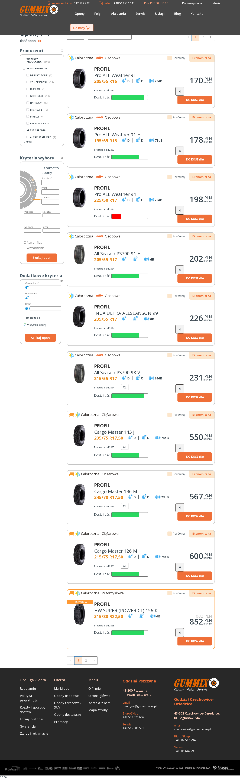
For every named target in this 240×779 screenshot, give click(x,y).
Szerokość (46, 178)
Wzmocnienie (35, 248)
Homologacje (32, 317)
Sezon (45, 226)
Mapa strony (98, 710)
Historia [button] (215, 3)
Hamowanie (31, 293)
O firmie (94, 688)
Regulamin (28, 688)
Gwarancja (28, 726)
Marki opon (63, 688)
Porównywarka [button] (192, 3)
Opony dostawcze (67, 714)
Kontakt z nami (99, 703)
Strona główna (99, 696)
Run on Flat (34, 243)
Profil (44, 187)
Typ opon (28, 226)
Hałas (28, 303)
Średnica (45, 197)
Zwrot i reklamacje (34, 733)
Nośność (47, 211)
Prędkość (28, 211)
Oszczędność (32, 283)
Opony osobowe (66, 696)
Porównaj (179, 58)
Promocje (61, 722)
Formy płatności (32, 719)
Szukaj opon (42, 257)
